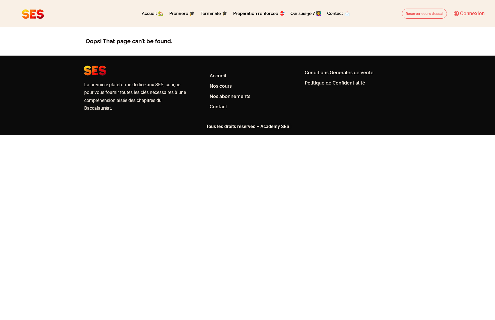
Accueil (218, 75)
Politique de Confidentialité (335, 83)
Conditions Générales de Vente (339, 72)
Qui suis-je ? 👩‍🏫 (305, 13)
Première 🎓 (182, 13)
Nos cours (221, 86)
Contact (218, 106)
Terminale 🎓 (214, 13)
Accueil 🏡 (153, 13)
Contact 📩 (338, 13)
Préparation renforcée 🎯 (259, 13)
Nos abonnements (230, 96)
